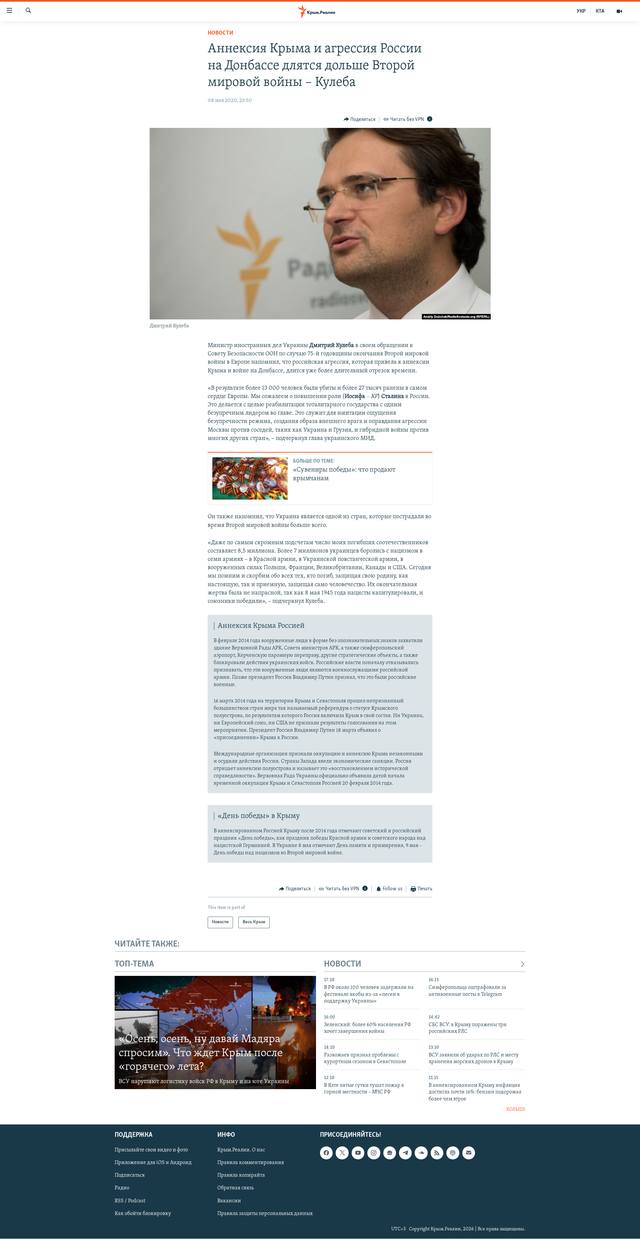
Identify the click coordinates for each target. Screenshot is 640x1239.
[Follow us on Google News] (389, 1153)
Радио (122, 1188)
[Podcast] (452, 1153)
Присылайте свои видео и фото (151, 1150)
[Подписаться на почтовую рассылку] (468, 1153)
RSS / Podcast (130, 1201)
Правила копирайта (241, 1175)
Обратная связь (235, 1188)
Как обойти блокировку (143, 1213)
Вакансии (229, 1201)
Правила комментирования (250, 1163)
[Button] (360, 119)
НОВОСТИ (342, 964)
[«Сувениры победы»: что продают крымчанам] (250, 478)
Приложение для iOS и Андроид (153, 1163)
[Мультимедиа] (619, 11)
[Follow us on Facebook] (326, 1153)
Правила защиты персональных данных (265, 1213)
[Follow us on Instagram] (373, 1153)
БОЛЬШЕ (515, 1109)
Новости (220, 33)
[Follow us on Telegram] (405, 1153)
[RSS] (437, 1153)
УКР (581, 11)
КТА (600, 11)
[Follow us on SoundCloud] (421, 1153)
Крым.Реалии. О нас (241, 1150)
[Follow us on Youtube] (358, 1153)
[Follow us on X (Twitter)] (342, 1153)
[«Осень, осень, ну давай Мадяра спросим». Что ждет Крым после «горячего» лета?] (215, 1032)
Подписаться (130, 1175)
